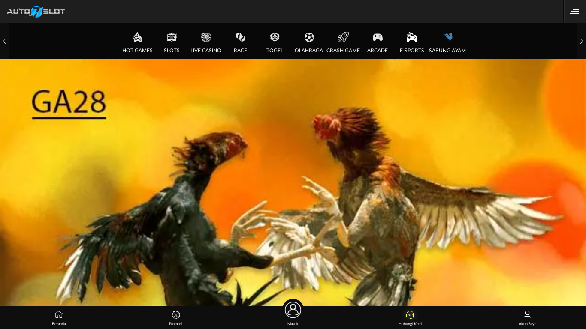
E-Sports (412, 50)
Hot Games (137, 50)
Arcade (377, 50)
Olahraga (309, 50)
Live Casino (205, 50)
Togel (274, 50)
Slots (172, 50)
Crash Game (343, 50)
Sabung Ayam (447, 50)
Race (240, 50)
